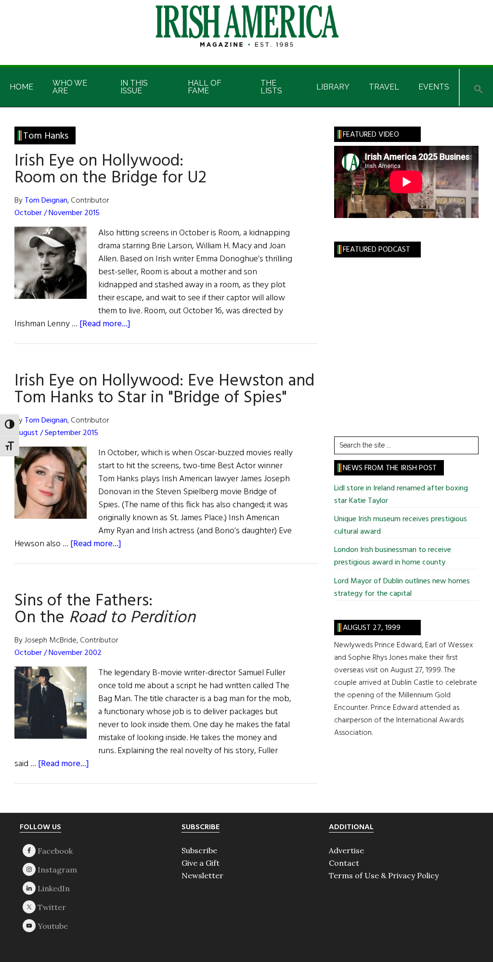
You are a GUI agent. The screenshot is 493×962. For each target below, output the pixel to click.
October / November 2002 (58, 653)
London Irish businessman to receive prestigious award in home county (392, 556)
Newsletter (202, 875)
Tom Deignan (46, 200)
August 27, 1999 (372, 628)
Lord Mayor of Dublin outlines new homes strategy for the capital (402, 587)
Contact (344, 863)
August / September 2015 (56, 433)
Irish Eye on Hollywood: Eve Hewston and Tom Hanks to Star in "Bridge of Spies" (164, 389)
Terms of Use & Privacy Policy (384, 875)
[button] (478, 87)
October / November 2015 (57, 213)
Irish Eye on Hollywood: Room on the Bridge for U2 (110, 170)
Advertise (346, 850)
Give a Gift (201, 863)
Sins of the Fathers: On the (104, 609)
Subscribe (199, 850)
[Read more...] (104, 324)
